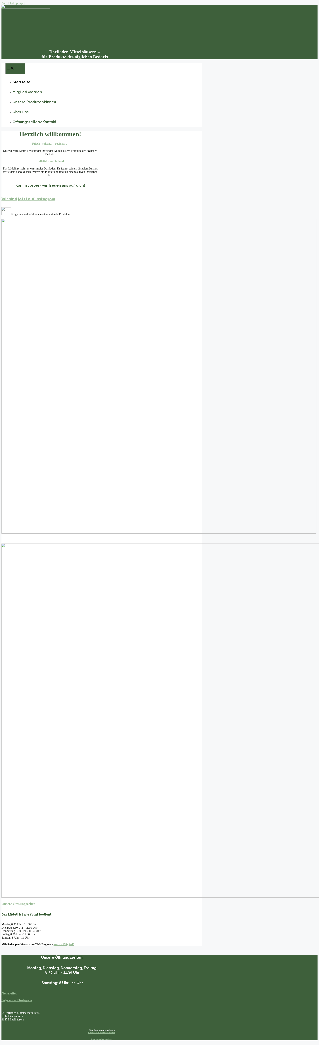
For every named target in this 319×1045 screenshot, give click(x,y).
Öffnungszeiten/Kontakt (34, 122)
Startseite (21, 82)
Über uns (21, 112)
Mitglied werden (27, 92)
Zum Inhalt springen (13, 3)
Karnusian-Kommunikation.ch (101, 1032)
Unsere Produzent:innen (34, 102)
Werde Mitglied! (64, 944)
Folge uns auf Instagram (16, 1000)
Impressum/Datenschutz (101, 1039)
